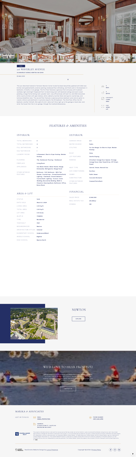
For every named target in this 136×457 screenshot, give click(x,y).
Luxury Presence (52, 450)
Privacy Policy (96, 450)
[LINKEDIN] (119, 449)
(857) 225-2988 (98, 419)
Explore (78, 319)
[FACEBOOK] (110, 449)
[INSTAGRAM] (114, 449)
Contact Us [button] (68, 388)
